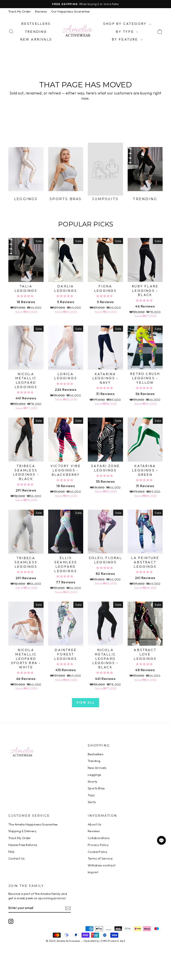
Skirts (92, 802)
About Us (94, 824)
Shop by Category (125, 24)
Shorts (92, 781)
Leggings (94, 775)
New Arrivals (36, 39)
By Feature (125, 39)
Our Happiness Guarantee (70, 11)
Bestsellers (36, 24)
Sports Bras (96, 788)
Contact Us (16, 858)
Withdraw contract (102, 865)
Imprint (93, 872)
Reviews (41, 11)
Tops (91, 795)
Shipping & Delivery (22, 831)
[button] (161, 840)
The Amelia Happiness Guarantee (33, 824)
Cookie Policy (98, 852)
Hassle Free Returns (22, 845)
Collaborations (98, 838)
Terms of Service (100, 858)
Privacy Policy (98, 845)
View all (85, 702)
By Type (125, 31)
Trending (36, 31)
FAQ (11, 852)
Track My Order (19, 11)
